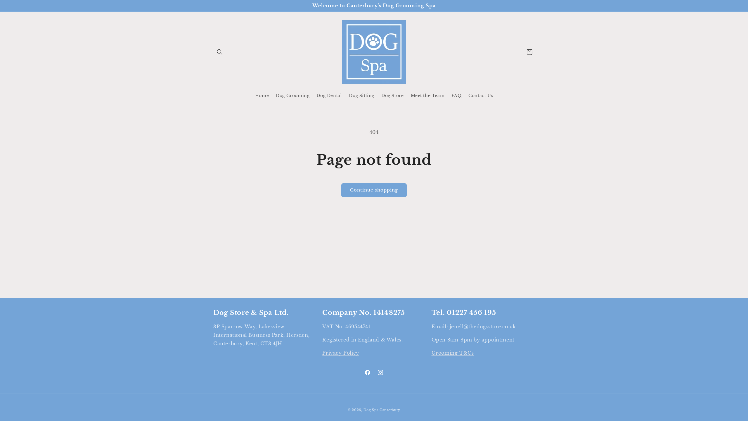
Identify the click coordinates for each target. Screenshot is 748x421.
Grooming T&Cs (453, 353)
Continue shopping (374, 190)
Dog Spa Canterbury (382, 410)
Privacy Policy (340, 353)
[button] (219, 52)
